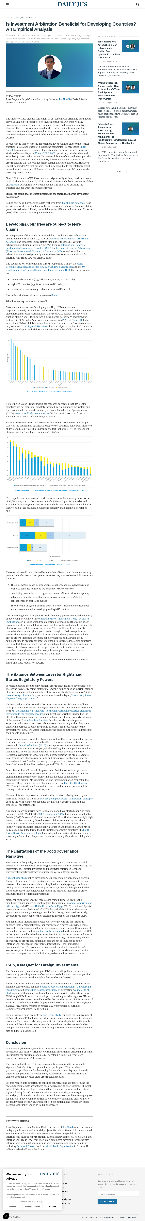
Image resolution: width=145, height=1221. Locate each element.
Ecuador (74, 35)
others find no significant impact (42, 989)
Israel (43, 39)
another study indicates (49, 931)
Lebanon (62, 39)
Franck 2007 (42, 153)
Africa (24, 35)
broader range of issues (18, 695)
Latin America (52, 39)
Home (8, 18)
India (15, 39)
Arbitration (30, 18)
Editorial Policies (107, 1217)
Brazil (68, 35)
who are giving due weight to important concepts (66, 798)
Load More (118, 172)
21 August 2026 (110, 61)
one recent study (52, 1015)
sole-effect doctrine (37, 720)
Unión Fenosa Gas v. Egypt (49, 906)
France (9, 39)
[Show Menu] (7, 4)
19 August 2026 (110, 147)
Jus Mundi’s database (73, 202)
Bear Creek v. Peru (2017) (32, 745)
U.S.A (31, 42)
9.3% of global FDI (73, 320)
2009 (53, 153)
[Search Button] (137, 4)
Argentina (50, 35)
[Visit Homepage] (72, 4)
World (36, 42)
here (54, 295)
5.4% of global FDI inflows (35, 326)
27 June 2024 (12, 35)
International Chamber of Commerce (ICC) (39, 251)
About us (93, 1217)
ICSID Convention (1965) (51, 814)
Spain (25, 42)
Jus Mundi (64, 99)
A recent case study (16, 877)
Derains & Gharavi (26, 1146)
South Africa (17, 42)
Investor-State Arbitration (47, 18)
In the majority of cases (30, 714)
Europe (88, 35)
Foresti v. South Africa (76, 783)
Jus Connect (133, 1217)
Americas (32, 35)
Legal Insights (18, 18)
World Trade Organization (60, 1146)
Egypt (81, 35)
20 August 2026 (110, 102)
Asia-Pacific (60, 35)
